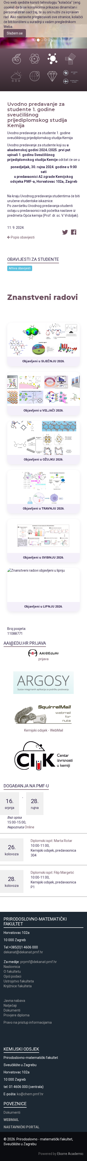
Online (29, 827)
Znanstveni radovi (42, 297)
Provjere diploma (16, 1015)
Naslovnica (12, 967)
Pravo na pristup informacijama (28, 1022)
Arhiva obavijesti (20, 268)
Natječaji (10, 1005)
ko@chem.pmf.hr (30, 1094)
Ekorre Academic (70, 1154)
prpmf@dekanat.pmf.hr (38, 962)
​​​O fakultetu (12, 971)
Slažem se (15, 33)
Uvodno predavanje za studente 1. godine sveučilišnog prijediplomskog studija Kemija (37, 114)
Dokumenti (12, 1010)
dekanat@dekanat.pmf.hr (23, 952)
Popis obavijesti (22, 237)
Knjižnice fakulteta (18, 986)
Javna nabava (14, 1001)
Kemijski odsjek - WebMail (43, 730)
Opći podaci (12, 976)
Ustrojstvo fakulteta (19, 981)
